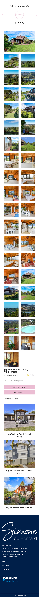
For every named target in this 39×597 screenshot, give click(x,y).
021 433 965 (7, 545)
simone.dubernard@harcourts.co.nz (15, 548)
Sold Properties (18, 381)
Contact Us (5, 569)
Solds (3, 561)
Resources (5, 565)
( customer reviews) (11, 375)
